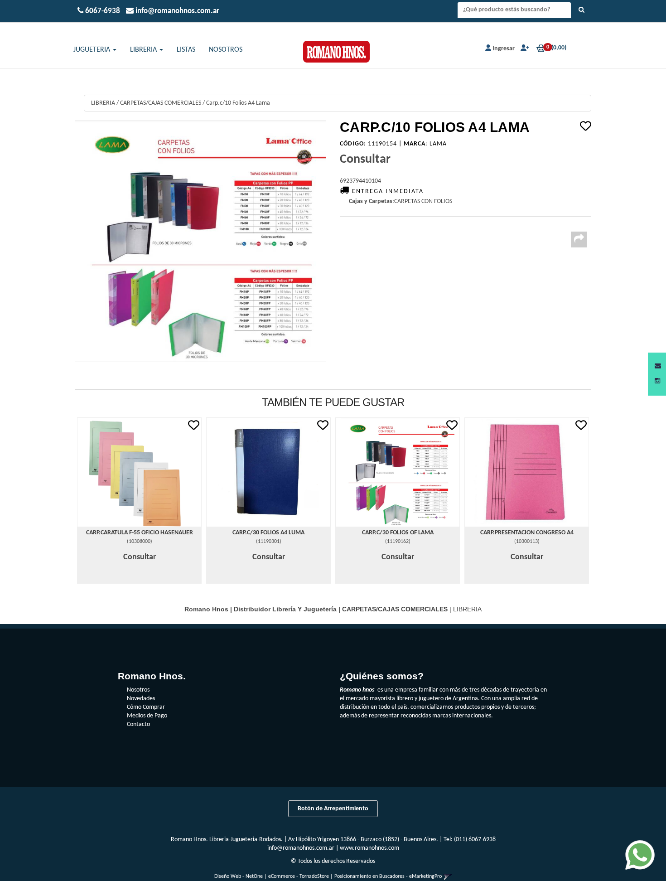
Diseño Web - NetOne (238, 876)
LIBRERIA (144, 49)
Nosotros (138, 690)
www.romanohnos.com (369, 848)
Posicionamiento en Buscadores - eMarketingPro (388, 876)
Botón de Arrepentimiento (333, 808)
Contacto (138, 724)
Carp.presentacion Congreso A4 (527, 532)
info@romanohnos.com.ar (300, 848)
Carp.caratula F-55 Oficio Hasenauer (139, 532)
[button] (657, 366)
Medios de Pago (147, 715)
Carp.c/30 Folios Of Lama (398, 532)
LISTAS (186, 49)
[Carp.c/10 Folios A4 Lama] (200, 241)
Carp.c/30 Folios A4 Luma (268, 532)
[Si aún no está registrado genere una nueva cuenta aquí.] (524, 48)
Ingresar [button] (503, 48)
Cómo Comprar (146, 707)
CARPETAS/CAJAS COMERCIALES (160, 103)
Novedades (141, 698)
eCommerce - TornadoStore (298, 876)
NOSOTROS (225, 49)
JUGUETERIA (92, 49)
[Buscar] (581, 10)
